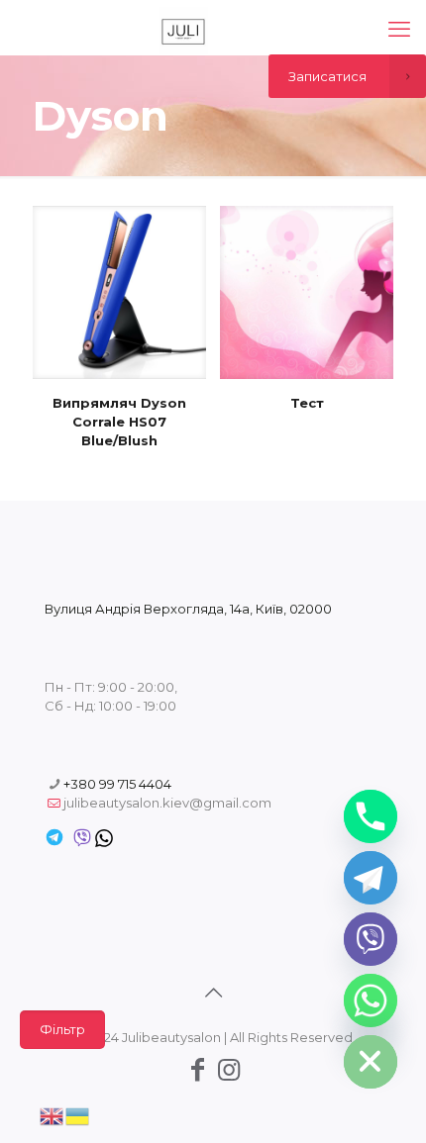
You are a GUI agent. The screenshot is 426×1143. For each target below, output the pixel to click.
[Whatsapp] (370, 1000)
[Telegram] (370, 878)
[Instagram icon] (229, 1070)
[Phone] (370, 816)
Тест (307, 403)
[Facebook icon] (197, 1070)
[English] (52, 1114)
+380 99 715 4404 (117, 784)
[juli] (183, 29)
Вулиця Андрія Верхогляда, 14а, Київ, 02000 (188, 609)
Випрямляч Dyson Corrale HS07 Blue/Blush (119, 421)
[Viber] (370, 939)
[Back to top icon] (213, 992)
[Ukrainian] (78, 1114)
